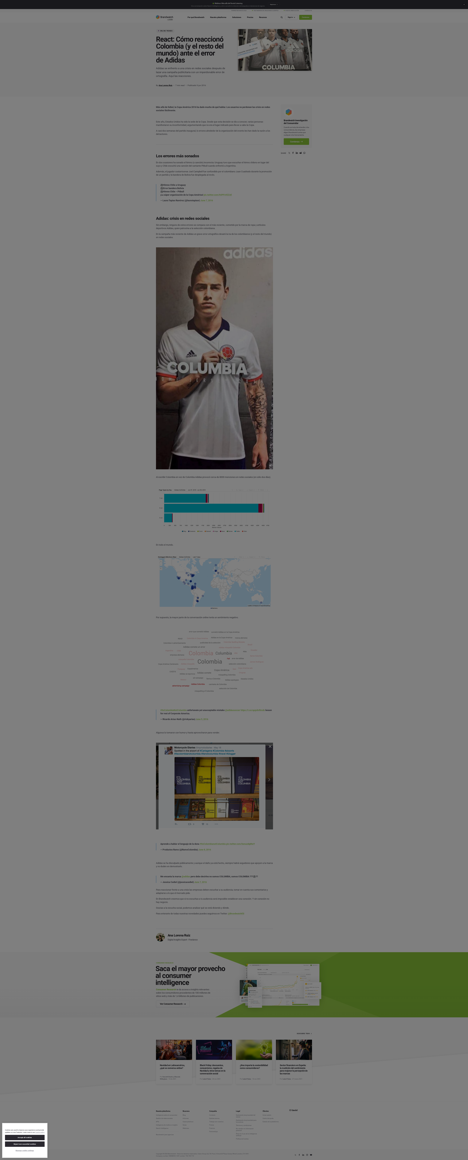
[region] (25, 1140)
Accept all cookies (25, 1137)
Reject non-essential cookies (25, 1144)
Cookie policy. (40, 1132)
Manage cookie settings (25, 1150)
